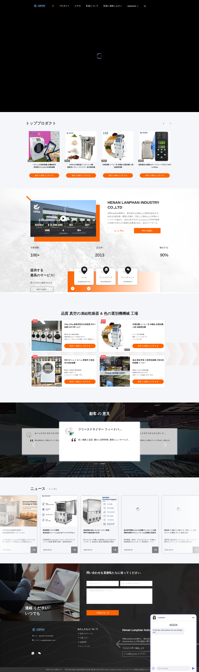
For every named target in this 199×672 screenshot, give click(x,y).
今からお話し (41, 289)
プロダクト (64, 6)
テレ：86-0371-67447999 (43, 636)
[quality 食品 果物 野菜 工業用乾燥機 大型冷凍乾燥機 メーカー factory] (115, 371)
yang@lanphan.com (84, 282)
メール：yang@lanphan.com (44, 640)
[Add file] (153, 668)
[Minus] (193, 617)
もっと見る (53, 489)
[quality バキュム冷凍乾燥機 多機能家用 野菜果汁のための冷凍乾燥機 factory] (44, 146)
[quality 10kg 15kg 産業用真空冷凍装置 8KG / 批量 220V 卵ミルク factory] (47, 336)
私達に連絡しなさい (112, 6)
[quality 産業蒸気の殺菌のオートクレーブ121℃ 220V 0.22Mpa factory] (154, 146)
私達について (92, 6)
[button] (170, 123)
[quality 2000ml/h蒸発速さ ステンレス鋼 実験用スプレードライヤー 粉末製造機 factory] (81, 146)
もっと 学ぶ (119, 231)
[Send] (193, 668)
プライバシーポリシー (54, 670)
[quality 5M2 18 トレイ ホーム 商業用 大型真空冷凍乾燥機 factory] (47, 371)
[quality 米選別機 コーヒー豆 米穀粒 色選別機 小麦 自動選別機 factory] (118, 146)
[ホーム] (39, 6)
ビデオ (78, 6)
